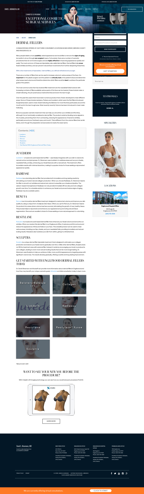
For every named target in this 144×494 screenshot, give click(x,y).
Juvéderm (22, 134)
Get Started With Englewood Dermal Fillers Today (34, 145)
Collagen (69, 284)
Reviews (88, 9)
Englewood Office (79, 446)
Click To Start (101, 491)
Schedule (54, 271)
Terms (119, 59)
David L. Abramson (12, 9)
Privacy (115, 59)
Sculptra (21, 143)
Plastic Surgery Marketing (68, 475)
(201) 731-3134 (110, 214)
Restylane (22, 141)
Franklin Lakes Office (118, 446)
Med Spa (72, 9)
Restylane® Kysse (69, 327)
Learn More (51, 421)
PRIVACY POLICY (20, 473)
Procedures (62, 9)
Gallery (80, 9)
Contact (95, 9)
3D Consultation (132, 9)
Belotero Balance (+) (33, 284)
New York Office (60, 446)
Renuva (21, 138)
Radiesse (22, 136)
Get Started (110, 71)
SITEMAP (27, 473)
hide (32, 131)
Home (47, 9)
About (53, 9)
